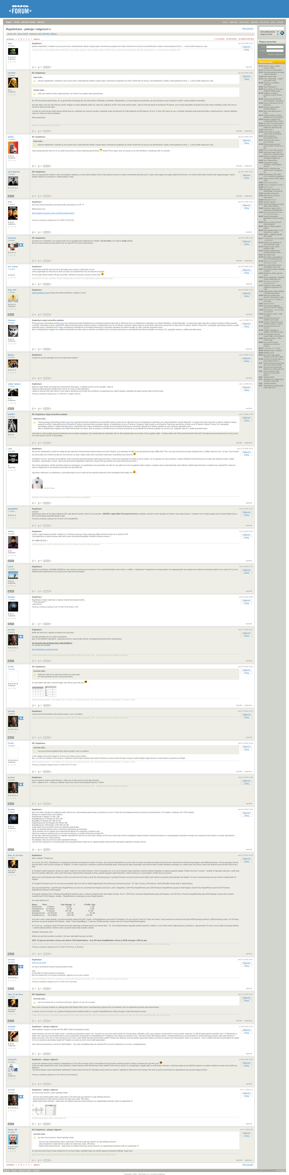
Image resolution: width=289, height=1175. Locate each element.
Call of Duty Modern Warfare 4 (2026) (274, 270)
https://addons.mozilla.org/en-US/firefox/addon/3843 (53, 213)
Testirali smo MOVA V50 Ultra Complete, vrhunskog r (274, 100)
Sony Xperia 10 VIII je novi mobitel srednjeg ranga (273, 90)
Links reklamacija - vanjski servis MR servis (273, 79)
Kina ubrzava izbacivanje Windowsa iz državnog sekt (274, 368)
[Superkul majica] (37, 488)
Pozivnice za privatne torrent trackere (271, 282)
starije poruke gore (247, 39)
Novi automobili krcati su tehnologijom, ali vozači (272, 266)
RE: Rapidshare (38, 73)
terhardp (12, 1027)
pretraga (280, 22)
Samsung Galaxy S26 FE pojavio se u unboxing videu (274, 153)
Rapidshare (37, 43)
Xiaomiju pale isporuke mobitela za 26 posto (272, 319)
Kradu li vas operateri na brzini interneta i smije (272, 243)
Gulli (62, 323)
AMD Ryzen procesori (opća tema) (272, 196)
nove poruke (264, 22)
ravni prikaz (232, 39)
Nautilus (11, 597)
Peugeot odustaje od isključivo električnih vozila (273, 331)
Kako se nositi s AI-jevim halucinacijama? (272, 223)
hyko (10, 43)
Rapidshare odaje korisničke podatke (48, 320)
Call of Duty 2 (268, 130)
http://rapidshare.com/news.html (45, 649)
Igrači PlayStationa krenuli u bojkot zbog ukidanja (274, 205)
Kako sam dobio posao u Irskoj (273, 112)
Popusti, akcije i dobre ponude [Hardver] (272, 108)
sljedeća (37, 39)
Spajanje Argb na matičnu (273, 350)
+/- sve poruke (219, 39)
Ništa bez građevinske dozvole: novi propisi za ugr (274, 296)
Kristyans (12, 238)
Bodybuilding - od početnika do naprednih (274, 311)
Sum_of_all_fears (15, 855)
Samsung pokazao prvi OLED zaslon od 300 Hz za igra (274, 146)
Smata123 (12, 1060)
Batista (11, 355)
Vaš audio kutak (269, 255)
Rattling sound (269, 353)
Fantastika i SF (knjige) (272, 348)
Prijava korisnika (267, 41)
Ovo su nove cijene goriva (273, 150)
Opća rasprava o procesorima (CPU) (271, 137)
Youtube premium (270, 383)
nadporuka (248, 131)
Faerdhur (12, 73)
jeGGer (11, 137)
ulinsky (11, 531)
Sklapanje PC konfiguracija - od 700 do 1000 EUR (274, 380)
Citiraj (246, 50)
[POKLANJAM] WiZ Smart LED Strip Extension (273, 213)
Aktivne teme (266, 62)
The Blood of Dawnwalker (273, 70)
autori (273, 22)
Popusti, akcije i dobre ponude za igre (272, 247)
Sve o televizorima (270, 160)
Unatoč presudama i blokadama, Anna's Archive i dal (274, 218)
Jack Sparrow (14, 172)
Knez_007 (12, 290)
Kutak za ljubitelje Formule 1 (274, 185)
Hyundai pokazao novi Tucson (272, 327)
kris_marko (13, 267)
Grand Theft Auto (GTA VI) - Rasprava (274, 104)
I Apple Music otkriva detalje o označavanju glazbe (274, 292)
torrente (11, 630)
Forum (17, 22)
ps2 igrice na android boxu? (274, 123)
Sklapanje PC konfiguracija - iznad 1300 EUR (274, 386)
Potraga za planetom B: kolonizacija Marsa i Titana (273, 120)
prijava (225, 22)
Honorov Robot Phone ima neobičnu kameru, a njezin (273, 323)
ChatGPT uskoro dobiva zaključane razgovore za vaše (273, 287)
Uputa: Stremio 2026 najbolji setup (274, 179)
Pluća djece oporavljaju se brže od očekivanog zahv (273, 258)
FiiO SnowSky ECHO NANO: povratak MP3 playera (272, 373)
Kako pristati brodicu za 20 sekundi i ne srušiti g (273, 231)
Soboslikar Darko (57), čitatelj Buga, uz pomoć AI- (273, 190)
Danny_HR (13, 1130)
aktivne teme (244, 22)
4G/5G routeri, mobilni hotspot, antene (272, 67)
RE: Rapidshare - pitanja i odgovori (47, 1130)
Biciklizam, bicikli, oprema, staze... (273, 274)
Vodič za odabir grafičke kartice (272, 227)
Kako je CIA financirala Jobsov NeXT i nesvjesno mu (273, 170)
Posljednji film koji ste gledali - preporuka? (274, 239)
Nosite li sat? (268, 187)
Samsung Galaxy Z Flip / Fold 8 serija (273, 339)
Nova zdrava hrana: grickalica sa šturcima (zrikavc (272, 344)
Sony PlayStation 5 (270, 87)
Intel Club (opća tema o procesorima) (272, 141)
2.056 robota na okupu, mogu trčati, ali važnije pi (272, 133)
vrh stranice (280, 1171)
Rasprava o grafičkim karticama (271, 83)
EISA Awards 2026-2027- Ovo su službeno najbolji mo (274, 175)
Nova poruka (248, 29)
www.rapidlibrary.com (40, 293)
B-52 (10, 202)
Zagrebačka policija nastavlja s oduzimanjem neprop (272, 164)
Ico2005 (11, 414)
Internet (40, 22)
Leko (10, 449)
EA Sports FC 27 (270, 200)
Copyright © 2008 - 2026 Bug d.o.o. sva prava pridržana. (144, 1174)
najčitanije (254, 22)
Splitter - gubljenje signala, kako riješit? (273, 235)
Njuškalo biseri (269, 303)
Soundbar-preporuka (271, 193)
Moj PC (10, 196)
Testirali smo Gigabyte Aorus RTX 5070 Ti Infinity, (273, 306)
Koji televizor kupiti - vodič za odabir (273, 315)
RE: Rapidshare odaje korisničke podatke (49, 414)
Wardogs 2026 (269, 377)
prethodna (10, 39)
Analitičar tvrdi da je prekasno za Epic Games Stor (273, 95)
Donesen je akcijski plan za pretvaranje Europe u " (273, 360)
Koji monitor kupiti (270, 76)
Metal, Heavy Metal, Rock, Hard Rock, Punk (273, 262)
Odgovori (246, 47)
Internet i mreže (28, 22)
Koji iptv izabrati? (270, 202)
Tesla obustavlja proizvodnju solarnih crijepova (274, 73)
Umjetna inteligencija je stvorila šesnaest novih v (273, 251)
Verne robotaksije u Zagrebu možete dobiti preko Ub (274, 278)
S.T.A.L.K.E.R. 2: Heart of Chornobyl (273, 300)
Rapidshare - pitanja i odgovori (45, 1027)
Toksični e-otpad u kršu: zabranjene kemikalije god (273, 209)
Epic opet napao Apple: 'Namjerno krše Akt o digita (273, 356)
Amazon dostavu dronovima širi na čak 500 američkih (274, 364)
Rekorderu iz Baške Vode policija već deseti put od (273, 126)
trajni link (249, 67)
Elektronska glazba (271, 182)
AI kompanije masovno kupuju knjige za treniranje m (274, 335)
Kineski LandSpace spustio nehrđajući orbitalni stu (273, 157)
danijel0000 (13, 509)
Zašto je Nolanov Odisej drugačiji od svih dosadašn (273, 116)
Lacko (11, 567)
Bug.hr (9, 22)
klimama (12, 320)
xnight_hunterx (14, 384)
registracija (233, 22)
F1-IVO (11, 667)
